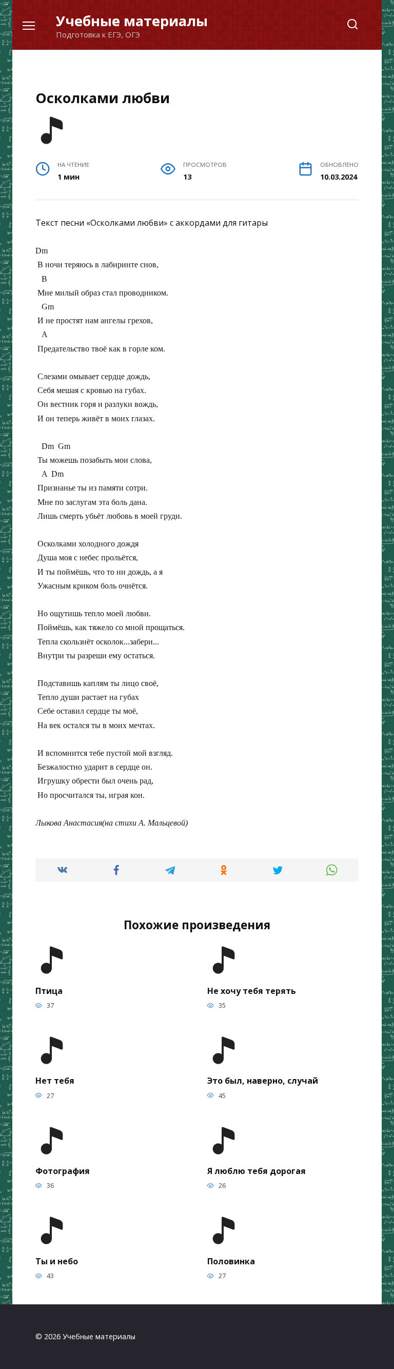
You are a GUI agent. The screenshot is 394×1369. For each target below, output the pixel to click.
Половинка (231, 1260)
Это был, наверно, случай (262, 1080)
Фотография (62, 1171)
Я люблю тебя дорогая (256, 1171)
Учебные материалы (132, 20)
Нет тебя (54, 1080)
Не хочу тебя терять (251, 990)
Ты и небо (56, 1260)
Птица (49, 990)
